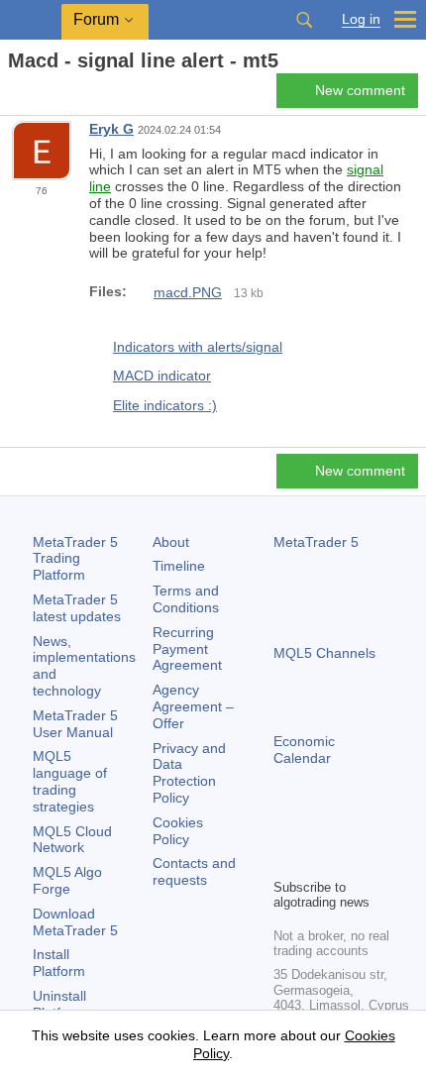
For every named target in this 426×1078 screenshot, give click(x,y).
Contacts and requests (194, 871)
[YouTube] (380, 828)
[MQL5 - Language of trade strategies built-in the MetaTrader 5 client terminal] (30, 20)
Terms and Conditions (186, 599)
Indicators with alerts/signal (197, 347)
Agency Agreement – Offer (193, 706)
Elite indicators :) (165, 405)
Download (75, 922)
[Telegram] (317, 828)
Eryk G (111, 129)
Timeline (179, 566)
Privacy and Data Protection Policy (189, 773)
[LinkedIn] (285, 860)
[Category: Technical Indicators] (38, 96)
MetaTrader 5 (316, 542)
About (171, 542)
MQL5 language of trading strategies (70, 780)
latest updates (77, 608)
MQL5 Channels (324, 653)
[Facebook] (285, 828)
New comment (360, 90)
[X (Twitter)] (349, 828)
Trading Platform (75, 559)
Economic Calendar (304, 749)
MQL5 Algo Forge (67, 880)
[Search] (304, 20)
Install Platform (59, 962)
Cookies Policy (178, 830)
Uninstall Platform (59, 1004)
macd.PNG (188, 292)
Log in (361, 19)
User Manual (75, 723)
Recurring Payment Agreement (187, 649)
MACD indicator (162, 375)
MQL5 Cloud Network (72, 839)
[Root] (14, 95)
